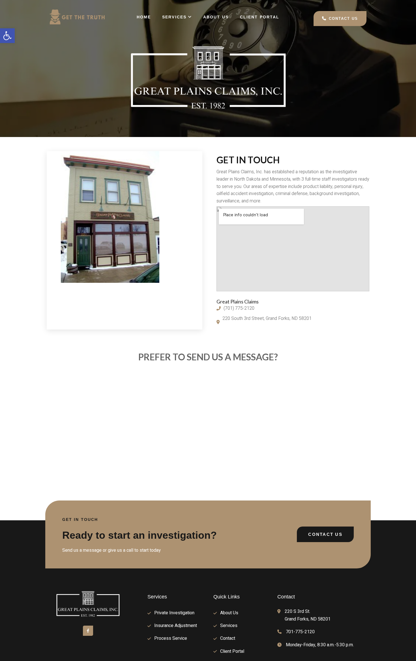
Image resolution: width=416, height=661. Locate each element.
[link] (7, 35)
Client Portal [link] (259, 17)
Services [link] (174, 17)
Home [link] (144, 17)
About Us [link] (216, 17)
